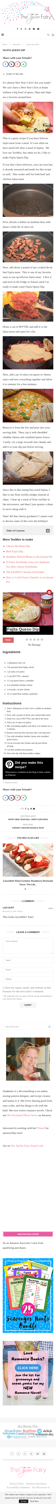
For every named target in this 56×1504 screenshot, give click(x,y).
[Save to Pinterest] (18, 64)
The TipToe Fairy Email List (26, 1145)
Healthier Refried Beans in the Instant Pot (29, 556)
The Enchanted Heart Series (22, 1115)
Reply (51, 908)
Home (5, 44)
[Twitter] (21, 29)
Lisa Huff (8, 908)
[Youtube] (34, 29)
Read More (34, 1501)
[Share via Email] (34, 809)
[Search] (48, 35)
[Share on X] (12, 64)
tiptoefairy (17, 44)
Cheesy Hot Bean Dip (18, 546)
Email (41, 1128)
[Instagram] (25, 29)
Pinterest (11, 775)
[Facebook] (17, 29)
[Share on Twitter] (28, 809)
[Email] (38, 29)
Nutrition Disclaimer (36, 1483)
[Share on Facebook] (6, 64)
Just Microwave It (41, 1487)
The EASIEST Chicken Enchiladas (25, 572)
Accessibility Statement (18, 1487)
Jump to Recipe (14, 74)
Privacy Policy (17, 1483)
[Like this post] (23, 809)
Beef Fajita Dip (14, 551)
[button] (5, 866)
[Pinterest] (29, 29)
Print (8, 640)
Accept (23, 1501)
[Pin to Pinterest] (31, 809)
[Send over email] (24, 64)
